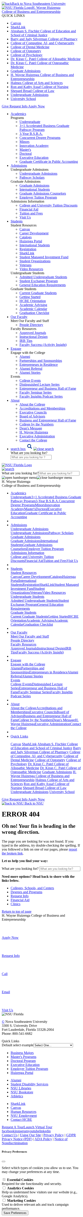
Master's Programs (23, 1057)
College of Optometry (26, 51)
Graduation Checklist (34, 313)
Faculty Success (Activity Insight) (40, 652)
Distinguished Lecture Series (39, 384)
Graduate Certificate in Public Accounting (48, 161)
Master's (25, 149)
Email (6, 992)
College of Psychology (26, 55)
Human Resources (23, 1112)
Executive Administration (37, 436)
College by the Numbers (36, 424)
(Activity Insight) (43, 345)
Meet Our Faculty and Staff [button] (30, 636)
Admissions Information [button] (27, 553)
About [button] (15, 400)
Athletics (17, 1096)
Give (5, 106)
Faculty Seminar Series (35, 392)
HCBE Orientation (32, 301)
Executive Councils (33, 412)
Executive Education (33, 157)
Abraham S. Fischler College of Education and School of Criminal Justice (43, 33)
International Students (34, 189)
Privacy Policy (53, 1135)
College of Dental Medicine (30, 47)
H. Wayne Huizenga (33, 432)
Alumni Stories (30, 372)
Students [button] (17, 221)
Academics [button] (18, 114)
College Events (30, 380)
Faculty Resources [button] (23, 644)
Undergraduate (29, 122)
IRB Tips (25, 341)
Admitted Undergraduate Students (43, 277)
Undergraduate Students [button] (27, 596)
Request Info (18, 106)
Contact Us (9, 1135)
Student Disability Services (29, 1084)
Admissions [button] (19, 165)
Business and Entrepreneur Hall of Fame (47, 420)
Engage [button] (16, 349)
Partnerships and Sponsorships (40, 360)
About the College (32, 404)
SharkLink (18, 27)
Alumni (24, 356)
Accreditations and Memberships (42, 408)
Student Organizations (34, 261)
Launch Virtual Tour (38, 1127)
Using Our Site (30, 1135)
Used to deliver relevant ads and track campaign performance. (35, 1204)
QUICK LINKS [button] (13, 15)
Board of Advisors (32, 416)
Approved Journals (32, 333)
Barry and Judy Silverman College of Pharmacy (44, 39)
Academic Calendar (33, 309)
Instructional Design (33, 337)
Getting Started (30, 297)
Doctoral (25, 153)
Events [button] (15, 680)
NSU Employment (24, 1115)
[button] (32, 449)
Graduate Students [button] (23, 612)
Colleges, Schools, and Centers (32, 888)
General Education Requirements (42, 285)
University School (23, 99)
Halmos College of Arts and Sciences (37, 83)
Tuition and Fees (31, 213)
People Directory (31, 325)
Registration (27, 249)
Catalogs (25, 237)
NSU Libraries (21, 1088)
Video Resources (31, 269)
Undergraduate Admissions (29, 95)
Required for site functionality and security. (32, 1182)
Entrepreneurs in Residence (38, 364)
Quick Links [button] (19, 736)
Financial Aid (28, 209)
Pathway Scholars (31, 177)
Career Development (33, 233)
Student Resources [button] (24, 573)
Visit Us (25, 217)
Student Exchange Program (38, 281)
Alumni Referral (30, 368)
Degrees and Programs (26, 892)
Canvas (16, 23)
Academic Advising (33, 305)
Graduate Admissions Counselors (42, 193)
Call (5, 974)
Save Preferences (15, 1213)
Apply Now (36, 106)
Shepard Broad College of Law (32, 91)
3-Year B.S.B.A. (31, 134)
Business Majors (22, 1053)
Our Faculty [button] (19, 317)
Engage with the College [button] (28, 664)
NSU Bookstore (22, 1092)
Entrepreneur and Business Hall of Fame (47, 388)
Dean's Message (30, 428)
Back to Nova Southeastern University (39, 4)
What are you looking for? (29, 453)
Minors (24, 142)
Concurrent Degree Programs (39, 138)
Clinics (15, 904)
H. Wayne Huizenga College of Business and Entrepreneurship (43, 776)
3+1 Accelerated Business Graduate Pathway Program (44, 128)
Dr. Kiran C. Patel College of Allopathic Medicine (46, 59)
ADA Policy (43, 1139)
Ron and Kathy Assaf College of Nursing (39, 87)
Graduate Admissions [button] (26, 537)
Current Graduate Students (38, 293)
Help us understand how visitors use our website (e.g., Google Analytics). (39, 1192)
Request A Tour (13, 1127)
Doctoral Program (23, 1061)
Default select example (17, 1045)
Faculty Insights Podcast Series (41, 396)
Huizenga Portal (30, 241)
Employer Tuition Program (38, 197)
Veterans (25, 265)
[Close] (3, 1161)
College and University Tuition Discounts (48, 205)
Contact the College (33, 440)
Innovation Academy (34, 146)
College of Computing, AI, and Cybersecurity (42, 43)
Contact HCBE (21, 1119)
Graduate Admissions (26, 71)
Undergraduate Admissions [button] (29, 529)
